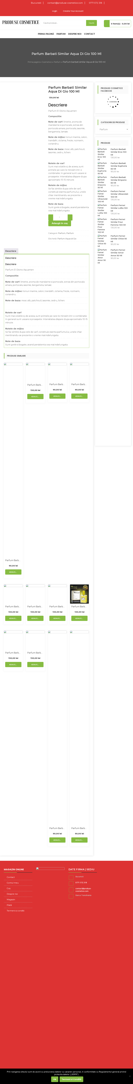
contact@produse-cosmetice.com (65, 3)
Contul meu (13, 883)
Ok (54, 1079)
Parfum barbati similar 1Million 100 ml (35, 606)
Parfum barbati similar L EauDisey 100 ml (57, 606)
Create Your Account (73, 11)
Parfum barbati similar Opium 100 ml (13, 606)
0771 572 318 (95, 3)
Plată (9, 905)
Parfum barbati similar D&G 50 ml (57, 828)
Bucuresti (36, 3)
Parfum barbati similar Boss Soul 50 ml (13, 560)
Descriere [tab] (10, 251)
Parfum (61, 34)
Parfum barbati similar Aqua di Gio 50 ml (57, 384)
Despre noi (74, 34)
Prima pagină (46, 34)
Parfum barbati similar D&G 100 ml (35, 385)
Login (54, 11)
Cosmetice (47, 62)
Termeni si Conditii (71, 1079)
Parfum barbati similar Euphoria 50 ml (79, 828)
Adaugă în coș (60, 223)
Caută (91, 23)
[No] (129, 1076)
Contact (89, 34)
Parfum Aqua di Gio (66, 238)
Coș (8, 888)
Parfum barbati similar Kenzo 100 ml (35, 653)
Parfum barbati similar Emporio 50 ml (79, 384)
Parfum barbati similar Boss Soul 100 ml (13, 653)
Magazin (11, 899)
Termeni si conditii (15, 910)
